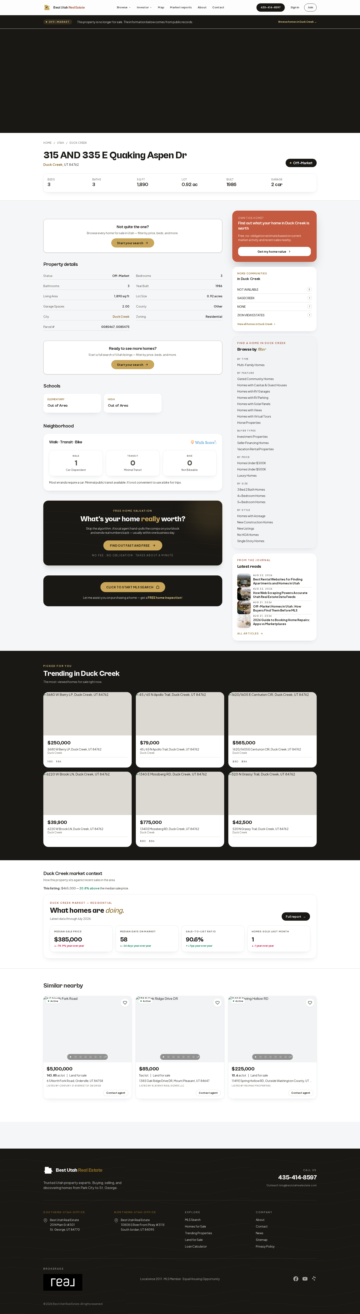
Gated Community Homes (255, 379)
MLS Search (193, 1219)
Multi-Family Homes (251, 365)
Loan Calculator (196, 1246)
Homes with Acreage (251, 516)
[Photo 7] (100, 1056)
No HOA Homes (248, 534)
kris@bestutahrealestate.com (298, 1185)
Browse (122, 7)
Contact (218, 7)
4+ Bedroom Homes (251, 496)
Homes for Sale (195, 1226)
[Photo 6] (95, 1056)
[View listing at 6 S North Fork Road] (87, 1029)
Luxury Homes (247, 475)
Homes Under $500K (251, 469)
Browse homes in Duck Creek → (297, 21)
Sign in (295, 7)
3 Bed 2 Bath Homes (251, 489)
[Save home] (125, 1003)
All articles (248, 633)
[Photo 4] (85, 1056)
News (259, 1233)
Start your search (130, 243)
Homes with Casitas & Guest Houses (262, 385)
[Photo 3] (80, 1056)
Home (47, 142)
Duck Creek (78, 142)
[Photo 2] (75, 1056)
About (202, 7)
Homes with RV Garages (253, 391)
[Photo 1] (70, 1056)
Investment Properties (252, 436)
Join (310, 7)
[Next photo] (126, 1029)
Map (161, 7)
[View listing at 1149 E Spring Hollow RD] (272, 1029)
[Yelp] (314, 1278)
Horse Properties (249, 422)
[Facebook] (295, 1278)
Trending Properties (198, 1233)
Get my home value (272, 251)
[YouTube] (305, 1278)
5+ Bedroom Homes (251, 502)
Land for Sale (194, 1239)
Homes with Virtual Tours (254, 416)
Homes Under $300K (251, 463)
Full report (296, 916)
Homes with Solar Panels (253, 404)
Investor (143, 7)
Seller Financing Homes (253, 443)
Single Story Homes (250, 541)
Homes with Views (249, 410)
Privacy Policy (265, 1246)
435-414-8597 (271, 7)
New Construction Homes (255, 522)
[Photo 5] (90, 1056)
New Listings (245, 528)
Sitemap (262, 1239)
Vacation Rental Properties (255, 449)
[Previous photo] (48, 1029)
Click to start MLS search (130, 587)
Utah (60, 142)
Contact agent (115, 1092)
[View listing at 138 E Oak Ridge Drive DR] (180, 1029)
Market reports (181, 7)
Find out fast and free (130, 545)
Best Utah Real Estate (66, 1303)
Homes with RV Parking (252, 397)
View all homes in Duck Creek (254, 324)
